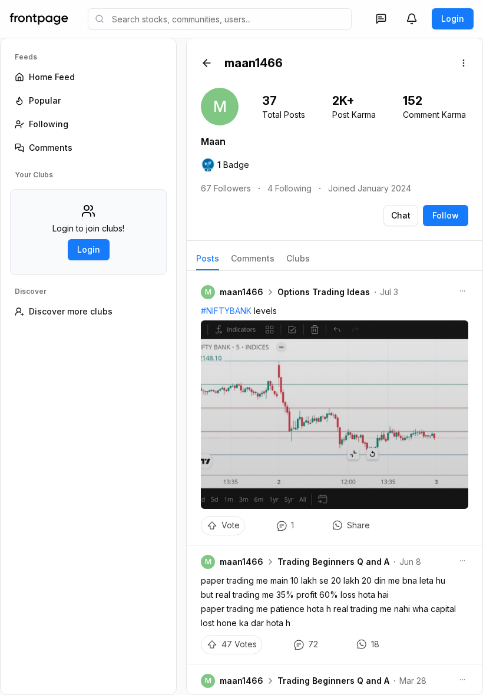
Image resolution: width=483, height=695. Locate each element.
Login (452, 19)
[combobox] (220, 18)
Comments (252, 258)
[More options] (463, 63)
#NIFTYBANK (226, 311)
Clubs (298, 258)
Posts (207, 258)
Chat (401, 215)
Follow (445, 215)
